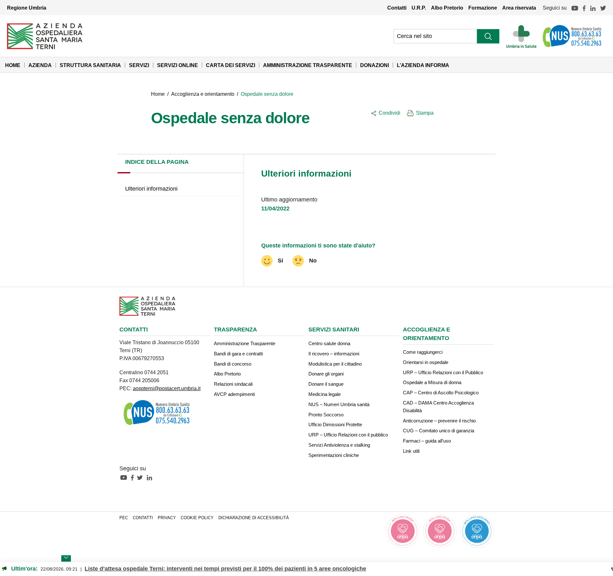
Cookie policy (197, 518)
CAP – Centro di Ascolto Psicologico (441, 392)
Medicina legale (324, 394)
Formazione (482, 7)
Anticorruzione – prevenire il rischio (439, 420)
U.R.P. (419, 7)
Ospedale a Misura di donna (432, 382)
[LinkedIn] (592, 7)
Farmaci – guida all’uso (427, 440)
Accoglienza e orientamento (202, 94)
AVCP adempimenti (234, 394)
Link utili (411, 451)
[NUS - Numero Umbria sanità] (572, 36)
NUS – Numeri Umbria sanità (338, 404)
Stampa (425, 113)
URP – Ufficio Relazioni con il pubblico (348, 434)
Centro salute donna (329, 343)
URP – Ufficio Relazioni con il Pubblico (443, 372)
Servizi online (177, 65)
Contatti (396, 7)
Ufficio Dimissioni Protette (335, 424)
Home (12, 65)
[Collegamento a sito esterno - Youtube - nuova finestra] (125, 477)
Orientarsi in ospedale (425, 362)
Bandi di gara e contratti (238, 353)
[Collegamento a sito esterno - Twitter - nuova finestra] (141, 477)
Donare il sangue (326, 384)
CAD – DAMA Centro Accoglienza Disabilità (438, 406)
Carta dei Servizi (230, 65)
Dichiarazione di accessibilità (253, 518)
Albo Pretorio (447, 7)
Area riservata (519, 7)
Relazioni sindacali (233, 384)
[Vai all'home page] (44, 36)
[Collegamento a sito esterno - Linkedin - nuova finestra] (151, 477)
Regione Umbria (26, 8)
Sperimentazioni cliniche (333, 455)
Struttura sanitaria (90, 65)
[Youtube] (575, 7)
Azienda (40, 65)
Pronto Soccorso (326, 414)
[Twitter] (603, 7)
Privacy (167, 518)
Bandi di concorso (232, 364)
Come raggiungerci (423, 352)
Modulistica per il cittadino (335, 364)
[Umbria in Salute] (523, 36)
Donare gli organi (326, 373)
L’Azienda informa (423, 65)
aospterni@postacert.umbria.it (167, 388)
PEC (123, 518)
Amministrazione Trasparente (307, 65)
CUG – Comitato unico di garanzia (438, 430)
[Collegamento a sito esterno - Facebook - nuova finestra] (134, 477)
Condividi (389, 113)
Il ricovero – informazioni (333, 353)
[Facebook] (584, 7)
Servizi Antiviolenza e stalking (339, 445)
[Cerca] (488, 36)
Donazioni (374, 65)
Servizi (139, 65)
